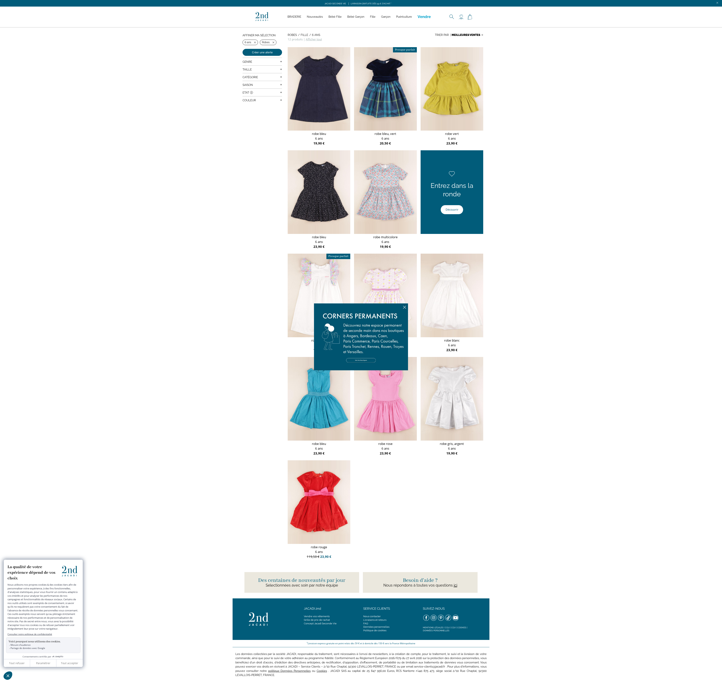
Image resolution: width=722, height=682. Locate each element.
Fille (372, 16)
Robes (292, 35)
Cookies (461, 627)
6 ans (316, 35)
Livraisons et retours (374, 619)
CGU (447, 627)
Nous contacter (372, 616)
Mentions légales (433, 627)
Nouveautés (315, 16)
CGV (453, 627)
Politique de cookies (374, 630)
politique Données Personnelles (289, 671)
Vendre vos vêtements (317, 616)
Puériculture (404, 16)
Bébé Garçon (355, 16)
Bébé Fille (335, 16)
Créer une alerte (262, 52)
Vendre (424, 16)
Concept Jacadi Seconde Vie (320, 623)
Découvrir (452, 209)
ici (455, 585)
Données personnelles (376, 626)
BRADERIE (294, 16)
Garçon (386, 16)
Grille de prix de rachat (317, 619)
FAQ (365, 623)
